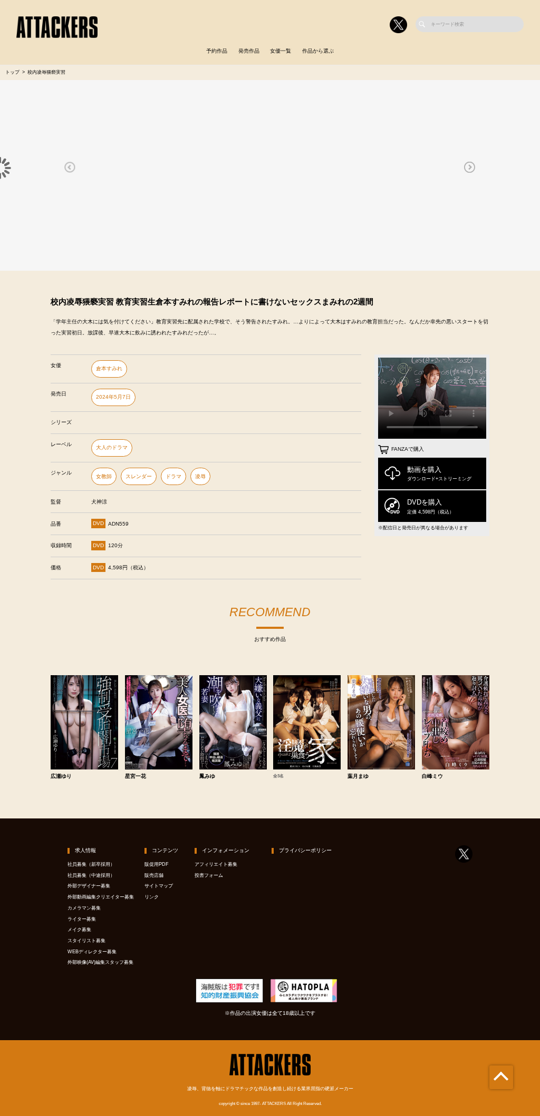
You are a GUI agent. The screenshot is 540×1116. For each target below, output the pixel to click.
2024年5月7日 (113, 397)
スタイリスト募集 (86, 940)
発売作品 (248, 51)
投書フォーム (209, 875)
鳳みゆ (207, 776)
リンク (151, 897)
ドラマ (173, 476)
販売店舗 (153, 875)
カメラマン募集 (84, 908)
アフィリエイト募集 (216, 864)
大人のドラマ (112, 447)
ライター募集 (82, 919)
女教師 (104, 476)
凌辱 (200, 476)
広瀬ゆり (61, 776)
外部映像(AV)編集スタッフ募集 (100, 962)
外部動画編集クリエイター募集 (101, 897)
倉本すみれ (109, 368)
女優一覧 (280, 51)
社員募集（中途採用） (91, 875)
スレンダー (139, 476)
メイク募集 (79, 929)
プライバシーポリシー (305, 850)
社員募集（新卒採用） (91, 864)
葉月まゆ (358, 776)
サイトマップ (158, 885)
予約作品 (216, 51)
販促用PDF (156, 864)
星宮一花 (135, 776)
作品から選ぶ (318, 51)
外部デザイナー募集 (89, 885)
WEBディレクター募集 (92, 951)
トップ (12, 72)
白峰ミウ (432, 776)
